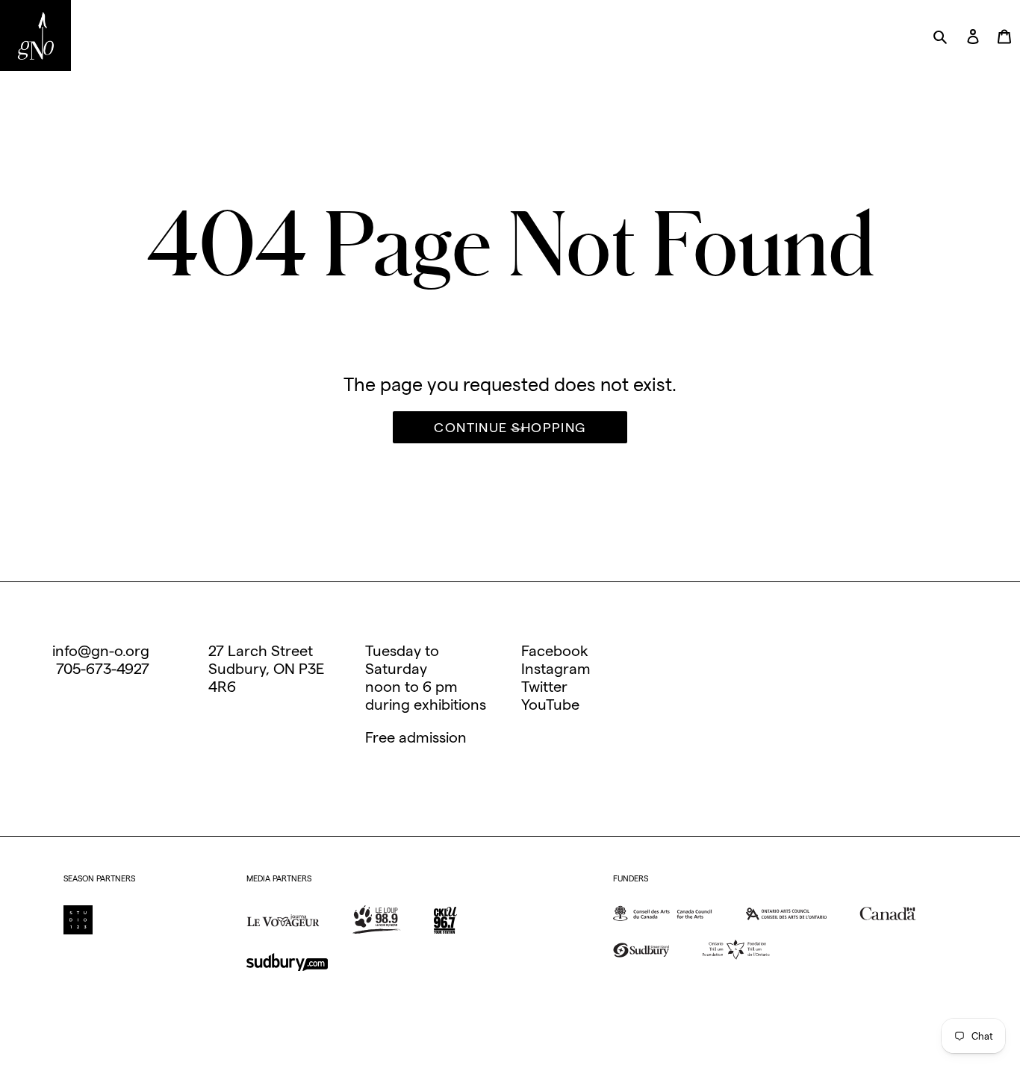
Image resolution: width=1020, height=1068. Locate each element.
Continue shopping (509, 427)
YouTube (550, 704)
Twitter (544, 686)
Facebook (554, 651)
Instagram (556, 669)
